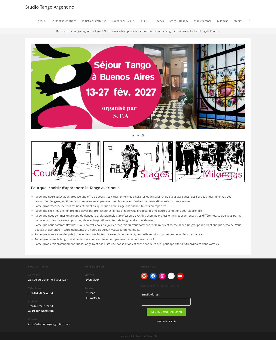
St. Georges (93, 297)
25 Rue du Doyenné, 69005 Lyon (48, 279)
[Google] (144, 276)
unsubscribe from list (166, 321)
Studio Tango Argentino (49, 7)
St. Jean (90, 293)
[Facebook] (153, 276)
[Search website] (249, 21)
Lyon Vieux (92, 279)
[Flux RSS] (171, 276)
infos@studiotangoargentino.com (49, 324)
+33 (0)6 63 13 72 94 (40, 306)
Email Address (151, 294)
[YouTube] (180, 276)
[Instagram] (162, 276)
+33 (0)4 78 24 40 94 (40, 293)
